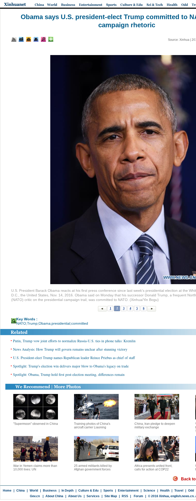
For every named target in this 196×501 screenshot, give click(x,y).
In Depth (68, 490)
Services (93, 496)
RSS (125, 496)
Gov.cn (35, 496)
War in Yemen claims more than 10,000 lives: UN (35, 467)
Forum (138, 496)
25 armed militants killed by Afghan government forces (93, 467)
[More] (50, 39)
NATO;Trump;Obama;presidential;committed (52, 323)
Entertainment (128, 490)
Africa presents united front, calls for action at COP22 (153, 467)
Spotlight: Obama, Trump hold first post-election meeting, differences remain (69, 374)
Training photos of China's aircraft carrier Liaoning (92, 425)
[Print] (28, 39)
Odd (191, 490)
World (34, 490)
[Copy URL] (36, 39)
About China (54, 496)
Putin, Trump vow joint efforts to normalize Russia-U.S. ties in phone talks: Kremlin (74, 340)
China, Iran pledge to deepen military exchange (154, 425)
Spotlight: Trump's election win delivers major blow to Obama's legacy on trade (71, 366)
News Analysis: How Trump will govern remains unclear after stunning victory (70, 349)
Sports (108, 490)
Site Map (110, 496)
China (20, 490)
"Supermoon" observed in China (35, 424)
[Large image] (43, 39)
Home (7, 490)
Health (164, 490)
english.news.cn (182, 496)
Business (50, 490)
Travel (178, 490)
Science (149, 490)
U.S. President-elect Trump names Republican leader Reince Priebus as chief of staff (74, 357)
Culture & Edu (88, 490)
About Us (75, 496)
